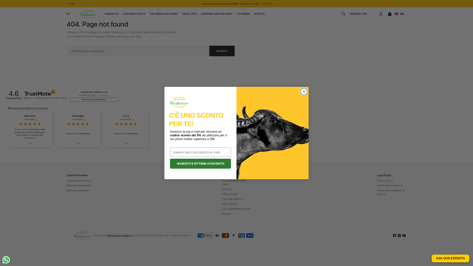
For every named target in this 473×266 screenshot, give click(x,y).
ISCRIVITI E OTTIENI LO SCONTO (200, 163)
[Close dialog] (304, 91)
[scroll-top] (465, 258)
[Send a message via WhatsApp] (6, 259)
